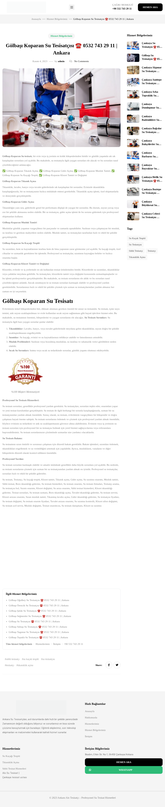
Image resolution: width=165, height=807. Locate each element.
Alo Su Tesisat (10, 773)
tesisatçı (10, 665)
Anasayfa (89, 711)
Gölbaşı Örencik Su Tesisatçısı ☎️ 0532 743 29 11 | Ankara (38, 605)
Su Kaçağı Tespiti (11, 756)
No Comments (81, 61)
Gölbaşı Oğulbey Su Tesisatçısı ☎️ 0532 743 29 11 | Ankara (39, 600)
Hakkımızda (91, 717)
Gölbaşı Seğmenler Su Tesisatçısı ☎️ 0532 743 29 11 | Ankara (40, 616)
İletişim (57, 644)
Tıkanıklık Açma (10, 762)
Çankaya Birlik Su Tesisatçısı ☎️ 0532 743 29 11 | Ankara (152, 181)
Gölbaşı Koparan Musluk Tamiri (19, 222)
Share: (99, 665)
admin (61, 61)
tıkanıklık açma (25, 665)
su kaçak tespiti (31, 659)
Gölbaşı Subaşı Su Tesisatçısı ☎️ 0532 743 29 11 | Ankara (38, 626)
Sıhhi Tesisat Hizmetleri (14, 768)
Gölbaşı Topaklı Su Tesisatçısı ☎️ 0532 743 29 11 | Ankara (38, 637)
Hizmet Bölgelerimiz (57, 19)
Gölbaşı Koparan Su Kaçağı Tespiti (21, 243)
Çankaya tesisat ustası (14, 777)
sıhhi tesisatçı (12, 659)
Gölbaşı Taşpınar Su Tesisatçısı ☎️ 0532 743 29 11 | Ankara (39, 632)
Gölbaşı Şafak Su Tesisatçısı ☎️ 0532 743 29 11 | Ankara (37, 611)
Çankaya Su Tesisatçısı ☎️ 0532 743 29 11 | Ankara (152, 47)
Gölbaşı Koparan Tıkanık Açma (19, 181)
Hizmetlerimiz (43, 644)
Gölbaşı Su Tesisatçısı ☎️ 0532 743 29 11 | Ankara (34, 621)
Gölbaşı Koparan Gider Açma (18, 202)
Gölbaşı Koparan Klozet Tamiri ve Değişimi (25, 263)
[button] (150, 7)
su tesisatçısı (48, 659)
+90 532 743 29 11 (73, 644)
